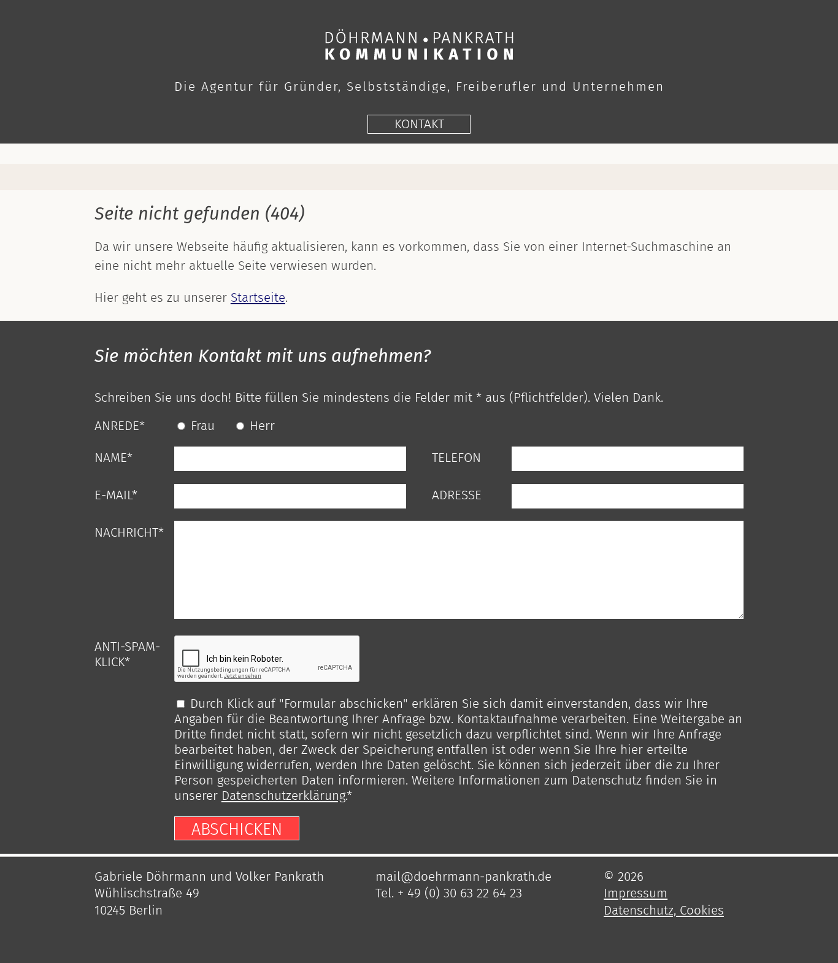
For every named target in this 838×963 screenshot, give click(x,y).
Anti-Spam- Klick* (127, 654)
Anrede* (119, 426)
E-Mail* (115, 495)
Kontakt (419, 124)
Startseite (258, 297)
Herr (262, 426)
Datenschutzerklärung (283, 796)
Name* (113, 458)
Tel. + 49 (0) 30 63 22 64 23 (448, 893)
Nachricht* (129, 532)
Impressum (635, 893)
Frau (203, 426)
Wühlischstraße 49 (146, 893)
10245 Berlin (128, 910)
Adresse (457, 495)
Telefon (456, 458)
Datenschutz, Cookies (664, 910)
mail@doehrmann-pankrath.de (463, 876)
